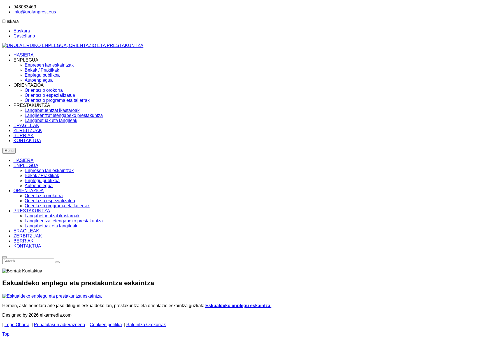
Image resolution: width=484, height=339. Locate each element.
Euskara (21, 31)
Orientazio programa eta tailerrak (57, 205)
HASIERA (23, 160)
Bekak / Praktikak (42, 175)
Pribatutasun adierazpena (59, 324)
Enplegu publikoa (42, 180)
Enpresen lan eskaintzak (49, 170)
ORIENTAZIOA (28, 190)
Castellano (24, 36)
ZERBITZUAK (27, 236)
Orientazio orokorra (44, 195)
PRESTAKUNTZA (31, 210)
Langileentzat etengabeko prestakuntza (64, 220)
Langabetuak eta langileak (51, 225)
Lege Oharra (16, 324)
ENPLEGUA (25, 165)
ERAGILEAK (26, 231)
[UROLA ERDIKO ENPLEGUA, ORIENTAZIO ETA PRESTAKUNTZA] (72, 45)
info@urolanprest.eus (34, 12)
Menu (8, 151)
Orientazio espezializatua (50, 200)
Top (6, 334)
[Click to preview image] (52, 296)
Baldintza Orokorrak (146, 324)
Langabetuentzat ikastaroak (52, 215)
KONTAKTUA (27, 246)
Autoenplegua (39, 185)
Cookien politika (106, 324)
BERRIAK (23, 241)
